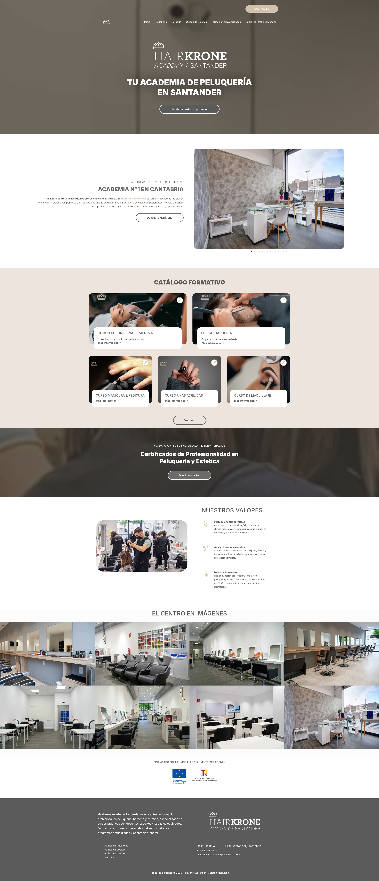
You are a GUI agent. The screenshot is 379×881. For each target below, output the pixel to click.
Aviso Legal (110, 857)
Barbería (176, 21)
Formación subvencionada (226, 21)
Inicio (147, 21)
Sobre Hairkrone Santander (261, 21)
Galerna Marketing (218, 872)
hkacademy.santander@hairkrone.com (218, 854)
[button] (261, 9)
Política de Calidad (114, 853)
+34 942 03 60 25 (207, 850)
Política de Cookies (115, 849)
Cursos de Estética (196, 21)
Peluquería (161, 21)
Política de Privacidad (116, 845)
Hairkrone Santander (133, 198)
